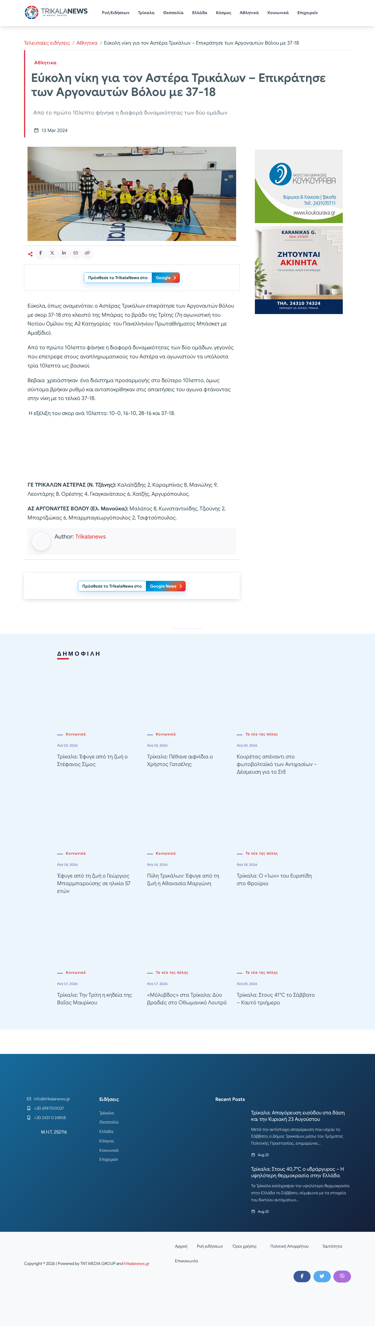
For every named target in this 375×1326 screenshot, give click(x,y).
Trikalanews (90, 536)
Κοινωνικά (278, 12)
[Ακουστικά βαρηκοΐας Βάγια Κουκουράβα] (299, 186)
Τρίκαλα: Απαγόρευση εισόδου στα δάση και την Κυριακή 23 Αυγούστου (298, 1116)
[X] (322, 1276)
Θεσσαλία (173, 12)
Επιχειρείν (307, 12)
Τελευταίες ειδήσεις (47, 43)
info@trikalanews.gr (52, 1098)
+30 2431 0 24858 (50, 1117)
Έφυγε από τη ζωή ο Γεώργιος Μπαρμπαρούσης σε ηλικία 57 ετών (93, 883)
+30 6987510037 (49, 1108)
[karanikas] (299, 269)
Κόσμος (223, 12)
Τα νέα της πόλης (262, 734)
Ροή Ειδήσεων (115, 12)
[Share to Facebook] (40, 252)
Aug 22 (263, 1155)
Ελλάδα (199, 12)
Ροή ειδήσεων (210, 1246)
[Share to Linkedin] (64, 252)
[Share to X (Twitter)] (52, 252)
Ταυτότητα (332, 1246)
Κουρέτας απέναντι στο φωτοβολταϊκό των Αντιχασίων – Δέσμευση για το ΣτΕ (277, 764)
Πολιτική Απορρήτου (289, 1246)
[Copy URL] (87, 252)
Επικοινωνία (186, 1260)
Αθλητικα (87, 43)
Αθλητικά (249, 12)
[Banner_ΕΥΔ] (132, 450)
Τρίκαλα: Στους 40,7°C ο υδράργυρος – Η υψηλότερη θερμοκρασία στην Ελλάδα (297, 1172)
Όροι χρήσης (244, 1246)
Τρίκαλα (146, 12)
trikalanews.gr (136, 1263)
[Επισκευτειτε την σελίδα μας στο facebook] (302, 1276)
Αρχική (181, 1246)
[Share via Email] (75, 252)
